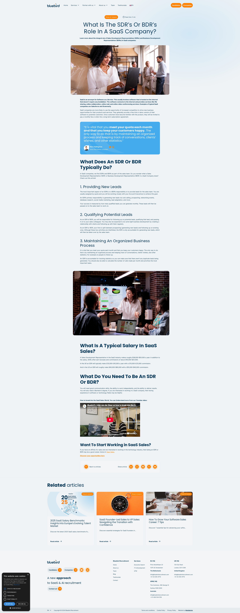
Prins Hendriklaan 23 (156, 564)
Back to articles (95, 467)
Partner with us (87, 5)
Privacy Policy (171, 610)
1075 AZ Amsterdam (156, 567)
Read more (17, 584)
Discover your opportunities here (92, 456)
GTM (135, 571)
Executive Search (139, 565)
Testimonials (122, 5)
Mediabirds (189, 610)
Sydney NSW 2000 (156, 588)
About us (102, 5)
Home (66, 5)
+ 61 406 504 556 (156, 597)
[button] (16, 608)
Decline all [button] (22, 604)
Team (113, 5)
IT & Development (139, 568)
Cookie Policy (161, 610)
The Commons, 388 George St (159, 585)
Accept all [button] (9, 604)
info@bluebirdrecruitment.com (159, 574)
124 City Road (178, 564)
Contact (115, 580)
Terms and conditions (148, 610)
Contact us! (53, 589)
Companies (187, 5)
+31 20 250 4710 (155, 577)
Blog (114, 574)
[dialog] (16, 592)
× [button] (28, 574)
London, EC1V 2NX (180, 567)
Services (74, 5)
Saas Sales (110, 452)
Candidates (176, 5)
